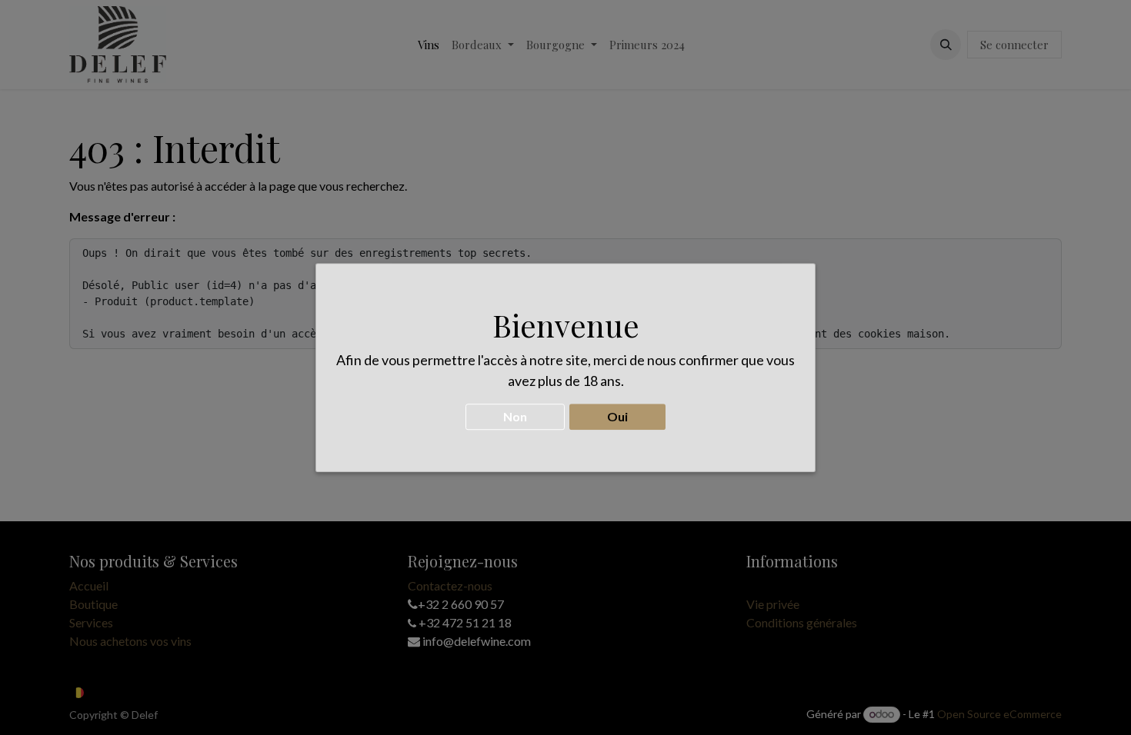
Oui (617, 416)
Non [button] (515, 416)
